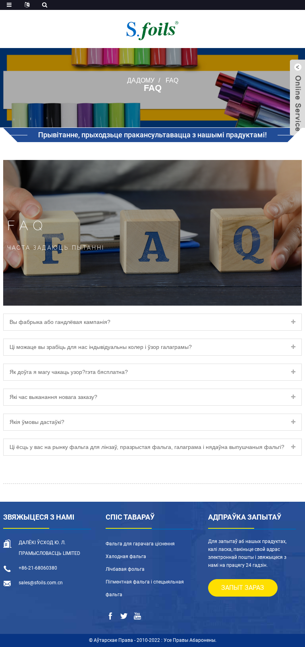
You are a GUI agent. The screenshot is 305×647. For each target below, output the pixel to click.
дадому (140, 80)
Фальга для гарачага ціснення (140, 544)
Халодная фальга (126, 556)
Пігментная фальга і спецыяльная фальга (145, 588)
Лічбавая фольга (125, 569)
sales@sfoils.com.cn (41, 582)
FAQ (172, 80)
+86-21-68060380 (38, 568)
